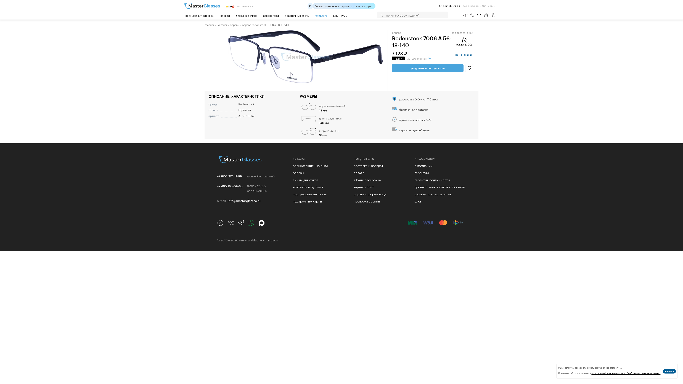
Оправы (225, 15)
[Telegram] (241, 223)
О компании (423, 165)
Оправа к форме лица (370, 193)
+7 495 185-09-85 (230, 185)
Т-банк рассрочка (367, 179)
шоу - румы (340, 15)
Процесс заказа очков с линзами (439, 186)
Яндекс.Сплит (364, 186)
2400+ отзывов (244, 6)
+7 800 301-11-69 (229, 176)
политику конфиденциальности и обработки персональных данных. (625, 373)
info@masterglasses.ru (244, 200)
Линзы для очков (246, 15)
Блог (418, 200)
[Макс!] (261, 223)
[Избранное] (479, 15)
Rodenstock (246, 104)
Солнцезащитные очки (199, 15)
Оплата (359, 172)
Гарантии (421, 172)
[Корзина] (486, 17)
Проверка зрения (367, 200)
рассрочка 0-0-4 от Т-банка (418, 99)
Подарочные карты (297, 15)
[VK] (231, 223)
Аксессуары (271, 15)
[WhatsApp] (251, 223)
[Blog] (220, 223)
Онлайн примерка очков (433, 193)
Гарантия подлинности (432, 179)
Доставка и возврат (368, 165)
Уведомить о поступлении (428, 68)
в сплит (410, 58)
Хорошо (669, 371)
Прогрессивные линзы (310, 193)
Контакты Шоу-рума (308, 186)
